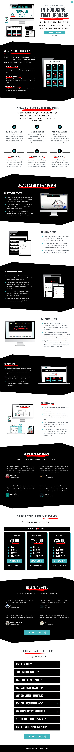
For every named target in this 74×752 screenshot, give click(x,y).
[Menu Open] (37, 2)
